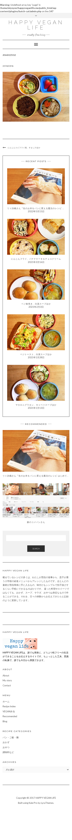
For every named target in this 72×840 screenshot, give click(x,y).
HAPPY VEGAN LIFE (36, 25)
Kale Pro (33, 802)
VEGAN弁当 (9, 711)
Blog (5, 721)
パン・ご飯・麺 (11, 737)
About (6, 675)
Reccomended (10, 716)
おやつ (6, 747)
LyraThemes (47, 802)
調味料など (8, 752)
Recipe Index (9, 706)
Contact (7, 685)
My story (7, 680)
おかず (6, 742)
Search (36, 548)
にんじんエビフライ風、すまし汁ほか (24, 148)
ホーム (6, 701)
